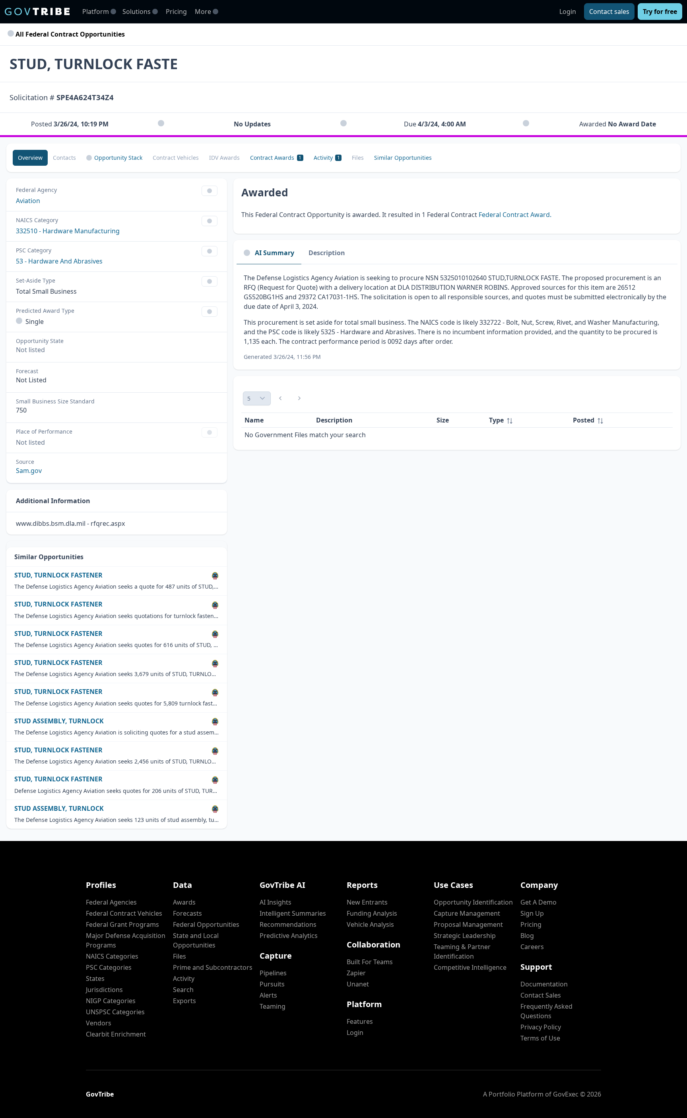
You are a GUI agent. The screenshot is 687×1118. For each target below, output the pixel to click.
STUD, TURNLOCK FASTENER (58, 575)
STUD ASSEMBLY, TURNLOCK (59, 721)
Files (179, 956)
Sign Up (532, 913)
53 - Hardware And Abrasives (59, 261)
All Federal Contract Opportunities (69, 34)
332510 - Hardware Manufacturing (68, 231)
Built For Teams (370, 961)
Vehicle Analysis (370, 924)
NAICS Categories (112, 956)
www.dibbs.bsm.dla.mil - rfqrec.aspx (70, 523)
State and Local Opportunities (196, 940)
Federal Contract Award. (515, 214)
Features (360, 1021)
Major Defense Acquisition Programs (125, 940)
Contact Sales (540, 995)
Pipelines (273, 973)
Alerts (268, 995)
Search (183, 989)
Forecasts (187, 913)
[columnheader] (528, 420)
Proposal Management (468, 924)
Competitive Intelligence (470, 967)
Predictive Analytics (289, 935)
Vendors (98, 1023)
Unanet (358, 984)
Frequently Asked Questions (546, 1011)
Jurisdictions (104, 989)
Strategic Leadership (465, 935)
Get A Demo (538, 902)
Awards (184, 902)
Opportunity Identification (473, 902)
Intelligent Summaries (293, 913)
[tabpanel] (457, 317)
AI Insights (275, 902)
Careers (532, 946)
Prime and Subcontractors (212, 967)
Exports (184, 1000)
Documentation (544, 984)
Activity (183, 978)
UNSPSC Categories (115, 1012)
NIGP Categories (111, 1000)
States (95, 978)
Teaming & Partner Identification (462, 951)
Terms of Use (540, 1038)
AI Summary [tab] (274, 252)
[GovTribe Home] (37, 11)
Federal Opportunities (206, 924)
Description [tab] (327, 252)
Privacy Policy (540, 1027)
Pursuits (272, 984)
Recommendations (288, 924)
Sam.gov (29, 470)
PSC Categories (109, 967)
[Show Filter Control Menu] (209, 191)
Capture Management (467, 913)
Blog (527, 935)
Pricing (176, 11)
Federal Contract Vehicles (124, 913)
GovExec (565, 1094)
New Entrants (367, 902)
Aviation (28, 200)
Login (567, 11)
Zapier (356, 973)
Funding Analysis (372, 913)
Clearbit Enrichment (116, 1034)
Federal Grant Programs (122, 924)
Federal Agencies (111, 902)
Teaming (272, 1006)
